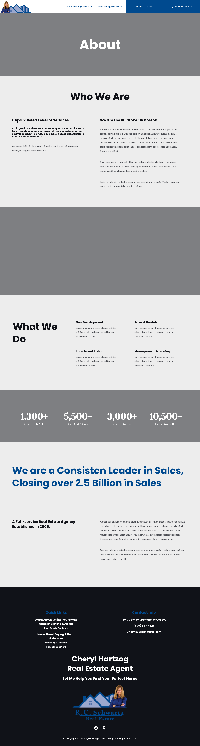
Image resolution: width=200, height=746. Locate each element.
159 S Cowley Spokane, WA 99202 (143, 619)
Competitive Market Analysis (56, 623)
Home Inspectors (56, 646)
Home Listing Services (78, 6)
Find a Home (56, 638)
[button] (80, 6)
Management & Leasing (152, 351)
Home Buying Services (108, 6)
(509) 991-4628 (144, 625)
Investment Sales (89, 351)
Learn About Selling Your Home (56, 619)
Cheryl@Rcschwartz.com (144, 632)
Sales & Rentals (146, 322)
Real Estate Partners (56, 628)
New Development (89, 322)
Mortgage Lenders (56, 642)
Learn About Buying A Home (56, 634)
